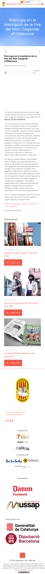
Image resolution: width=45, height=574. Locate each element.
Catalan (27, 2)
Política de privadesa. (14, 414)
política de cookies (24, 568)
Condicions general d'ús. (15, 412)
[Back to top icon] (22, 555)
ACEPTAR (24, 572)
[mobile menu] (42, 4)
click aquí (29, 570)
